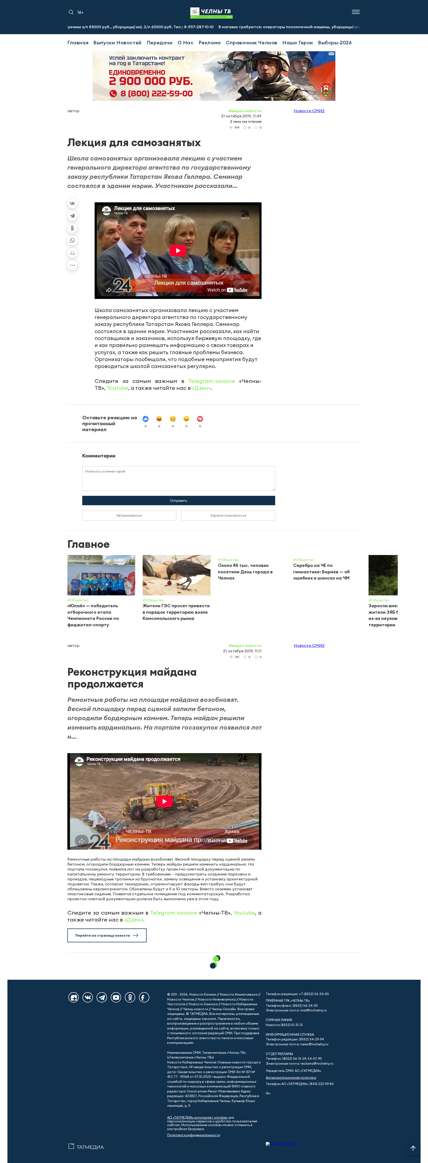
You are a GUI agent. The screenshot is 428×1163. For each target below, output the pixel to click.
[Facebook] (144, 997)
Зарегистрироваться (228, 515)
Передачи (160, 42)
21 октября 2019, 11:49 (241, 115)
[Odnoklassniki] (130, 997)
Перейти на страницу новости (102, 935)
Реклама (210, 42)
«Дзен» (201, 387)
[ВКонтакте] (72, 203)
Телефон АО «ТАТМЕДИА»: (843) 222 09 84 (300, 1084)
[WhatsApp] (72, 240)
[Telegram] (72, 216)
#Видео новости (245, 110)
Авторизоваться (129, 515)
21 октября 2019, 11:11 (242, 650)
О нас (186, 42)
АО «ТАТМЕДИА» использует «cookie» (197, 1117)
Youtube (117, 387)
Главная (77, 42)
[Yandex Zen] (73, 997)
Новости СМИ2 (309, 110)
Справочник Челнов (251, 42)
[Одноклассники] (72, 228)
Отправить (178, 500)
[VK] (87, 997)
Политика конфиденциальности (193, 1135)
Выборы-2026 (335, 42)
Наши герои (297, 42)
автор (73, 110)
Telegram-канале (211, 380)
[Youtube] (116, 997)
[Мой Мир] (72, 253)
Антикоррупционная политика (291, 1078)
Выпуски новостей (117, 42)
